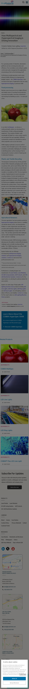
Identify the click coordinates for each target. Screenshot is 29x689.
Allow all (14, 678)
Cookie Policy (23, 674)
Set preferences (14, 682)
